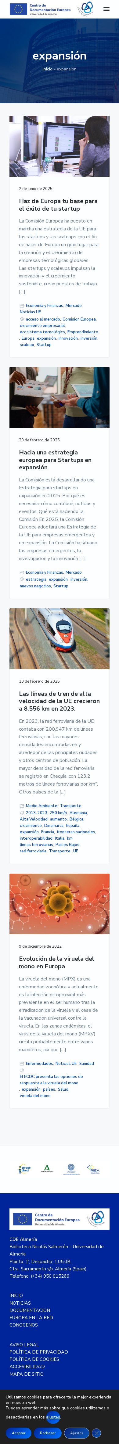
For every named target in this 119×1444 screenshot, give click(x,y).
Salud (63, 1089)
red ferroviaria (33, 851)
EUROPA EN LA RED (31, 1318)
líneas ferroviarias (36, 845)
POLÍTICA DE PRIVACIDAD (38, 1352)
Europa (28, 338)
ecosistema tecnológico (42, 332)
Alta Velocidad (34, 819)
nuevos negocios (35, 586)
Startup (44, 345)
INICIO (16, 1296)
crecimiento (31, 825)
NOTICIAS (20, 1303)
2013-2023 (36, 813)
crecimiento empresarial (42, 325)
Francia (47, 832)
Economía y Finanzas (44, 305)
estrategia (36, 579)
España (72, 825)
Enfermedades (39, 1063)
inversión (89, 338)
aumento (58, 819)
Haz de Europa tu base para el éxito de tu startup (58, 205)
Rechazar (48, 1433)
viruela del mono (35, 1096)
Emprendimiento (82, 332)
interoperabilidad (36, 838)
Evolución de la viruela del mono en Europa (56, 962)
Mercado (74, 305)
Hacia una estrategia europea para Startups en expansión (55, 460)
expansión (46, 338)
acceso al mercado (43, 319)
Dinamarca (53, 825)
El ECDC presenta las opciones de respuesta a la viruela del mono (51, 1080)
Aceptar (18, 1433)
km (70, 838)
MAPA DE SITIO (26, 1374)
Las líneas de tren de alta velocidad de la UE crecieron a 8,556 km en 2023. (59, 701)
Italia (59, 838)
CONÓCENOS (23, 1325)
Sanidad (86, 1063)
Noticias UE (30, 312)
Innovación (68, 338)
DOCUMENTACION (29, 1310)
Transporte (70, 806)
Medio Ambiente (41, 806)
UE (75, 851)
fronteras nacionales (76, 832)
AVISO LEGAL (24, 1345)
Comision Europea (79, 319)
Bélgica (76, 819)
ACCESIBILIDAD (27, 1367)
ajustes (53, 1417)
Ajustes (76, 1433)
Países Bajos (67, 845)
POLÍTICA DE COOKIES (34, 1359)
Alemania (78, 813)
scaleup (27, 345)
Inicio (47, 69)
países (49, 1089)
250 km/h (58, 813)
